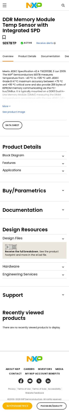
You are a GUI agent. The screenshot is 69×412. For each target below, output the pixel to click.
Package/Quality (51, 405)
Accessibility (54, 388)
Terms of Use (23, 388)
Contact (15, 373)
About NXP (13, 369)
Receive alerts (45, 43)
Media (59, 369)
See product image (14, 112)
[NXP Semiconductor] (34, 5)
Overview (8, 56)
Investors (45, 369)
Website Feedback (34, 392)
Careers (29, 369)
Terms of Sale (39, 388)
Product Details (27, 56)
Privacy (12, 388)
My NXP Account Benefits (42, 373)
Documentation (50, 56)
